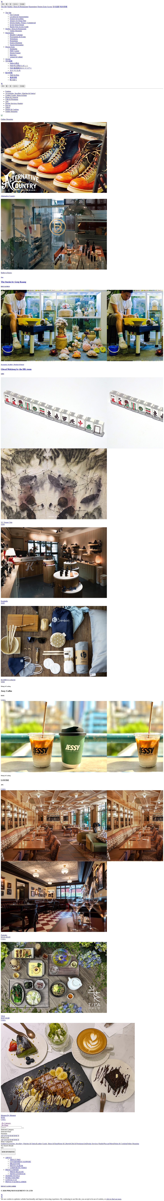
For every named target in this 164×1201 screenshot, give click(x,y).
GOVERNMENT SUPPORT (20, 1162)
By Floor (4, 1125)
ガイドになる (15, 70)
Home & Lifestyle (11, 97)
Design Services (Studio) (14, 103)
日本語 (22, 4)
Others (7, 107)
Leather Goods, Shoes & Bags (16, 95)
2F (9, 1136)
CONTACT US (11, 1180)
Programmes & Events (18, 37)
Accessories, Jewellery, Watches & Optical (20, 93)
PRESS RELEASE (17, 1172)
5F (14, 1136)
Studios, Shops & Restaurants (17, 7)
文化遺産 (56, 7)
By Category (6, 1123)
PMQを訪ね (14, 75)
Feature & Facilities (17, 19)
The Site (4, 7)
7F (18, 1136)
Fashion (8, 91)
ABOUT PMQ (15, 1160)
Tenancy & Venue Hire (18, 21)
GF (5, 1136)
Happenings (33, 7)
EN (3, 4)
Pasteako (5, 936)
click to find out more (113, 1199)
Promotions (14, 41)
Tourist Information (16, 45)
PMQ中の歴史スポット (19, 66)
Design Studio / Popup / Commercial (23, 23)
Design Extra (42, 7)
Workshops (14, 39)
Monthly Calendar (16, 35)
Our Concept (14, 15)
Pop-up (7, 105)
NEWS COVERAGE (17, 1174)
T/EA (5, 1017)
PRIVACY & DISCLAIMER (15, 1182)
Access (49, 7)
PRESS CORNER (12, 1170)
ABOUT (8, 1158)
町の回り (13, 80)
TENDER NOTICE (12, 1176)
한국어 (15, 4)
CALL (3, 700)
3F (11, 1136)
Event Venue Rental (17, 25)
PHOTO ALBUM (16, 1166)
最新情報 (13, 77)
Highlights (13, 49)
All (2, 1136)
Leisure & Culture (16, 57)
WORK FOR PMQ (12, 1178)
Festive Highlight (16, 43)
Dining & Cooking (12, 109)
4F (12, 1136)
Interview (13, 55)
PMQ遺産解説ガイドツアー (21, 68)
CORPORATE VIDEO (18, 1168)
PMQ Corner (14, 51)
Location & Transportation (19, 17)
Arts (6, 101)
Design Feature (15, 53)
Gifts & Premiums (11, 99)
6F (16, 1136)
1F (7, 1136)
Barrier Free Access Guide (19, 27)
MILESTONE (15, 1164)
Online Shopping (16, 31)
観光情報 (63, 7)
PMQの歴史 (14, 63)
